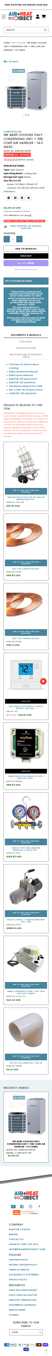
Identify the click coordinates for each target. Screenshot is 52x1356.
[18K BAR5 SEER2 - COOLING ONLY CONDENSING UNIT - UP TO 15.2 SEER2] (26, 115)
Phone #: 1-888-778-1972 (23, 1244)
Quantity (9, 233)
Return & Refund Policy (23, 1264)
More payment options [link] (26, 269)
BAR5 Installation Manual (23, 371)
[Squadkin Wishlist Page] (43, 681)
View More (9, 191)
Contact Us (16, 1239)
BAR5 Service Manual (21, 375)
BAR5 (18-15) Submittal (22, 382)
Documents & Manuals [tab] (26, 335)
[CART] (44, 16)
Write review (26, 159)
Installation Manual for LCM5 (25, 386)
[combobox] (26, 30)
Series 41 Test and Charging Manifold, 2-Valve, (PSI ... (26, 849)
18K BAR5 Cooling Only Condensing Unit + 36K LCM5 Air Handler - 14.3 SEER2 (26, 1144)
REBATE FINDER (17, 1310)
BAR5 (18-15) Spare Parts (23, 379)
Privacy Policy (18, 1279)
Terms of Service (19, 1269)
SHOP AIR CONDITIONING (23, 1290)
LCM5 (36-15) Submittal (22, 393)
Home (7, 42)
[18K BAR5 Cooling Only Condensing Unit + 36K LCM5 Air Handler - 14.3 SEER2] (23, 115)
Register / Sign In (19, 1229)
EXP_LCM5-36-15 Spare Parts (26, 389)
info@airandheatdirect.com (27, 1249)
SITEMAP (14, 1314)
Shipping (7, 211)
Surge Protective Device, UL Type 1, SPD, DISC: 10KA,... (26, 777)
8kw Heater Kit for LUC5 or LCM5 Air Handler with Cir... (26, 498)
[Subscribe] (40, 1332)
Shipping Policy (18, 1259)
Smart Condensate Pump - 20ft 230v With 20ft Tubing (26, 992)
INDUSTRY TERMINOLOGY (23, 1300)
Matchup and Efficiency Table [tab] (26, 355)
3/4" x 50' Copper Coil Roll (25, 638)
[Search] (45, 30)
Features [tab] (26, 342)
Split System (18, 42)
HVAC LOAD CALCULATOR (23, 1295)
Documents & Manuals (22, 1305)
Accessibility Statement (24, 1274)
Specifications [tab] (26, 348)
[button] (26, 281)
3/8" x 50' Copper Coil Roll (26, 569)
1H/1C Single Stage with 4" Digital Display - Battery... (26, 707)
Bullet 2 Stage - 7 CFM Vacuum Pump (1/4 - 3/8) (25, 921)
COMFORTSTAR (12, 132)
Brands (13, 1234)
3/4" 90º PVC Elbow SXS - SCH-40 (26, 1063)
